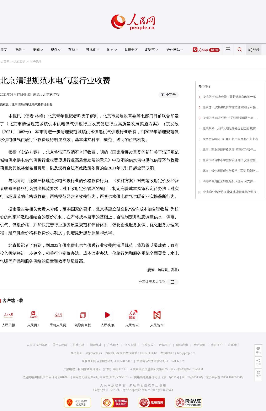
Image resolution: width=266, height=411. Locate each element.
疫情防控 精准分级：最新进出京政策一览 (229, 96)
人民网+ (33, 325)
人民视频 (107, 325)
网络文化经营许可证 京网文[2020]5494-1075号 (102, 377)
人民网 (5, 61)
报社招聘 (78, 345)
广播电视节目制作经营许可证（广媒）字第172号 (94, 369)
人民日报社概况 (37, 345)
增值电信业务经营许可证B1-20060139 (161, 361)
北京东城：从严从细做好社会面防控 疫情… (231, 128)
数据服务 (165, 345)
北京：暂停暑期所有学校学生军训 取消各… (231, 170)
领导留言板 (82, 325)
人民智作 (157, 325)
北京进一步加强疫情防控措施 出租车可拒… (231, 107)
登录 (256, 49)
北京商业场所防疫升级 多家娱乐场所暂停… (231, 191)
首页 (3, 49)
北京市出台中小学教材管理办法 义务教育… (231, 160)
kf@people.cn (93, 353)
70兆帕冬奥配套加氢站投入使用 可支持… (229, 181)
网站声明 (182, 345)
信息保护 (216, 345)
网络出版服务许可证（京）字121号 (156, 377)
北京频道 (20, 61)
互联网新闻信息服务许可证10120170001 (107, 361)
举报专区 (131, 49)
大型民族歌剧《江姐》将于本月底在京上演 (230, 139)
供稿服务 (147, 345)
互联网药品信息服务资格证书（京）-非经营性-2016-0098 (166, 369)
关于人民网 (60, 345)
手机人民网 (58, 325)
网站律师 (199, 345)
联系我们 (234, 345)
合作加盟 (130, 345)
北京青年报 (51, 94)
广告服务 (113, 345)
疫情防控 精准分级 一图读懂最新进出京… (230, 117)
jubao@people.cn (185, 353)
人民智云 (132, 325)
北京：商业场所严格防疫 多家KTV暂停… (229, 149)
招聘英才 (96, 345)
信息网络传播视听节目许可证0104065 (46, 377)
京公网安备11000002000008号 (225, 377)
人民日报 (8, 325)
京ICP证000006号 (193, 377)
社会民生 (36, 61)
